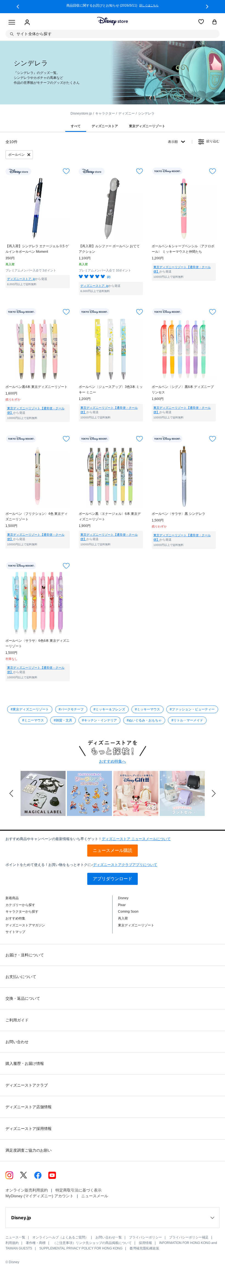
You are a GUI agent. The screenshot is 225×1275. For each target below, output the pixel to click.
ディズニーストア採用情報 (28, 1128)
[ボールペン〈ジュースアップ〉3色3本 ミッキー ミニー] (111, 349)
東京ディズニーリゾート (136, 925)
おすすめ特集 (15, 918)
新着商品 (12, 898)
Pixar (122, 905)
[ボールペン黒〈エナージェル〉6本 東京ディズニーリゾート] (111, 476)
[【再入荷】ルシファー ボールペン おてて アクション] (111, 208)
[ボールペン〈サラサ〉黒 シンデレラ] (184, 476)
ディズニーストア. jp (21, 278)
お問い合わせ (17, 1042)
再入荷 (123, 918)
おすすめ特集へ (112, 761)
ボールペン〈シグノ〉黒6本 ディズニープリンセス (183, 389)
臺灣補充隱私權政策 (144, 1248)
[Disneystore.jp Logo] (112, 21)
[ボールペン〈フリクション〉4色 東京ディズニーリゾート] (37, 476)
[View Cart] (214, 22)
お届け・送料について (24, 955)
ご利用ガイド (17, 1020)
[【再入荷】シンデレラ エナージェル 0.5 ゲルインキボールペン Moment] (37, 208)
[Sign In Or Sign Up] (27, 22)
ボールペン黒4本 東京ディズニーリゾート (36, 387)
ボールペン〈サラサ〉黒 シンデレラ (178, 514)
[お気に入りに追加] (66, 171)
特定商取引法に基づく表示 (78, 1190)
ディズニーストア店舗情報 (28, 1107)
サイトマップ (15, 932)
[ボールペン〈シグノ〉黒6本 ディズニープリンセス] (184, 349)
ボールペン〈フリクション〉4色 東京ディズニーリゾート (36, 516)
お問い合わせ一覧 (108, 1237)
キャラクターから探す (21, 911)
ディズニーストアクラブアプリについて (125, 865)
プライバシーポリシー (145, 1237)
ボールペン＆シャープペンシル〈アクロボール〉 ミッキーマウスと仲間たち (183, 249)
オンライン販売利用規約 (26, 1190)
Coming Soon (128, 911)
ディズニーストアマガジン (25, 925)
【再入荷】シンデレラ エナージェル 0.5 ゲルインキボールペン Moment (37, 249)
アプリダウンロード (112, 878)
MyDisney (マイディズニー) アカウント (39, 1196)
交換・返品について (22, 998)
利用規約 (12, 1243)
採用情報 (145, 1243)
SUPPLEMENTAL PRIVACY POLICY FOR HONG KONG (80, 1248)
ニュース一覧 (15, 1237)
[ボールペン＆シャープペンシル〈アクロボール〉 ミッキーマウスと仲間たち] (184, 208)
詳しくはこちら (149, 5)
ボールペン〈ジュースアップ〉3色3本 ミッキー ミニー (111, 389)
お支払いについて (20, 976)
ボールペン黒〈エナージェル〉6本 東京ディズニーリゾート (110, 516)
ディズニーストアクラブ (26, 1085)
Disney (123, 898)
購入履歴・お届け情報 (24, 1063)
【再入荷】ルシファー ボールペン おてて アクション (109, 249)
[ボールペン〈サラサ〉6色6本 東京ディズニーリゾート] (37, 603)
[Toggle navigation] (11, 22)
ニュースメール (94, 1196)
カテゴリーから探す (20, 905)
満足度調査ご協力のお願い (28, 1150)
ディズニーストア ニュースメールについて (136, 839)
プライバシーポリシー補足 (189, 1237)
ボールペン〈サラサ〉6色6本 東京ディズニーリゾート (37, 643)
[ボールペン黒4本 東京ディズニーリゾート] (37, 349)
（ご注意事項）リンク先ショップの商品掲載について (92, 1243)
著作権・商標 (36, 1243)
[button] (18, 6)
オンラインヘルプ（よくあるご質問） (60, 1237)
